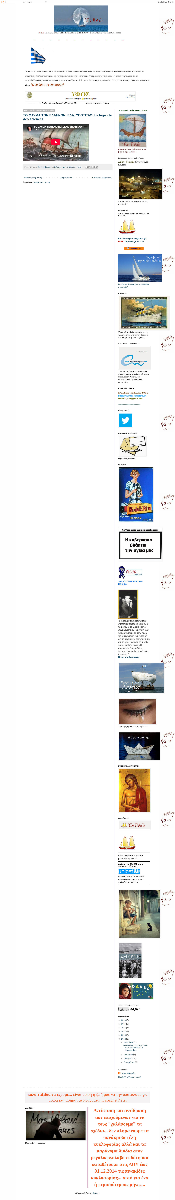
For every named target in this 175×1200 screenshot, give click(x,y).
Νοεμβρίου (128, 1055)
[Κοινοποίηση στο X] (92, 167)
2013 (123, 1035)
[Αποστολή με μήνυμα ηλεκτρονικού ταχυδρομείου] (86, 167)
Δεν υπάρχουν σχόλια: (72, 167)
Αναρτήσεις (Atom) (42, 182)
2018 (123, 1020)
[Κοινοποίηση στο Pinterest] (97, 167)
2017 (123, 1024)
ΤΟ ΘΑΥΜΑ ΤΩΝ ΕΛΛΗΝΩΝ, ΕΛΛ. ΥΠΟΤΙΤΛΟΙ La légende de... (135, 1047)
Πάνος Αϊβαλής (128, 1073)
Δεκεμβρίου (129, 1042)
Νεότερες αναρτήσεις (33, 177)
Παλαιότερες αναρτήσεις (101, 177)
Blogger (96, 1193)
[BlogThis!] (89, 167)
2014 (123, 1031)
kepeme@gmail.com (134, 241)
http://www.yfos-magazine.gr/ (132, 238)
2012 (123, 1039)
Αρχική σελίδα (66, 177)
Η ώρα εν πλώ (135, 248)
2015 (123, 1028)
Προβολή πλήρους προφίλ (129, 1077)
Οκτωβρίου (129, 1058)
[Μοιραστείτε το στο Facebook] (94, 167)
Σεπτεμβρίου (129, 1062)
